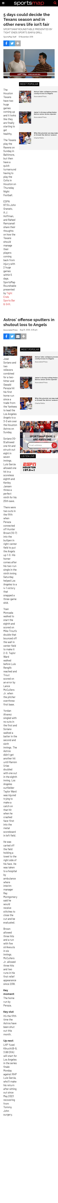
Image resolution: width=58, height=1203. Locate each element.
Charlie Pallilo (39, 138)
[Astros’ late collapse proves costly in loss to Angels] (25, 97)
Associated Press (40, 96)
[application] (29, 63)
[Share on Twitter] (12, 43)
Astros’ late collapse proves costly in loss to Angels (45, 92)
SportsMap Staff (9, 37)
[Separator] (18, 43)
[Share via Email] (18, 336)
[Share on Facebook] (6, 43)
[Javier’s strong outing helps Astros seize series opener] (25, 117)
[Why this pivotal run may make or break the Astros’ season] (25, 138)
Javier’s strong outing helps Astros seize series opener (45, 113)
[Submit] (55, 3)
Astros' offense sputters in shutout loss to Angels (28, 322)
